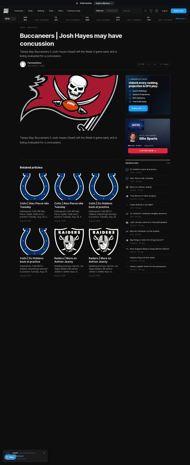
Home (22, 27)
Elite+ (61, 11)
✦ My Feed (112, 11)
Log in (165, 11)
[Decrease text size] (149, 64)
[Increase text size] (155, 64)
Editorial (99, 11)
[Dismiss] (44, 453)
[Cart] (157, 11)
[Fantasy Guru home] (6, 11)
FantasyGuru (34, 63)
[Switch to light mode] (145, 11)
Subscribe (178, 11)
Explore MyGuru (104, 3)
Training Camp (73, 11)
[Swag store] (151, 11)
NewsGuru (33, 27)
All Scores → (181, 19)
